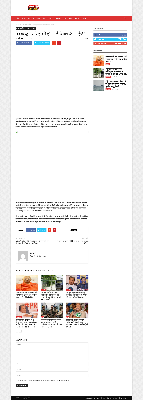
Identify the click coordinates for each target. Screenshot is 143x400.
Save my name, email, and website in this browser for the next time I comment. (43, 380)
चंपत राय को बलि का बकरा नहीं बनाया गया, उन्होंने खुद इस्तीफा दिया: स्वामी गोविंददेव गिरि (26, 294)
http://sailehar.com (38, 256)
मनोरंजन (50, 18)
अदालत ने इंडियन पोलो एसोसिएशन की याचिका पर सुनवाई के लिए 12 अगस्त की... (116, 71)
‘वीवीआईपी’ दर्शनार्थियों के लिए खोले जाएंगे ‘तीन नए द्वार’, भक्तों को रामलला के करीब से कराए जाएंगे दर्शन (32, 242)
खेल (44, 18)
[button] (124, 18)
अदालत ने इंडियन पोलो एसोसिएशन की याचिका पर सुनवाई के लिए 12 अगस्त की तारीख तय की (51, 296)
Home (18, 24)
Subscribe (120, 43)
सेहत (70, 18)
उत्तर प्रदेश (20, 28)
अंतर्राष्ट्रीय (31, 18)
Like (124, 34)
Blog (103, 398)
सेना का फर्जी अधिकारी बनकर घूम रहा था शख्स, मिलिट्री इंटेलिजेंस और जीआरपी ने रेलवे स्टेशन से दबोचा (51, 323)
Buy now (123, 398)
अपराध (38, 18)
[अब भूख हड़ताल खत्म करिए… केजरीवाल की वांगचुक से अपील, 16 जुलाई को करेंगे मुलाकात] (77, 283)
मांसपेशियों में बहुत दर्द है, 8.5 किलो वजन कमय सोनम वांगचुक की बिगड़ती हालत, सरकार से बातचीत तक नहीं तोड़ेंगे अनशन (26, 323)
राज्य (65, 18)
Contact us (112, 398)
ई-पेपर (84, 18)
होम (18, 18)
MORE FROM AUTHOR (46, 270)
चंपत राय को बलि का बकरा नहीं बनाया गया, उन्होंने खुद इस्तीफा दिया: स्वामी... (116, 59)
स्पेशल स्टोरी (77, 18)
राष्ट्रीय (23, 18)
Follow (121, 39)
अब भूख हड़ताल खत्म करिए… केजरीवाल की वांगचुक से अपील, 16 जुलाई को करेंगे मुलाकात (76, 294)
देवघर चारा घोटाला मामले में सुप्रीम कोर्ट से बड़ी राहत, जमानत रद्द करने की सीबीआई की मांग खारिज (77, 323)
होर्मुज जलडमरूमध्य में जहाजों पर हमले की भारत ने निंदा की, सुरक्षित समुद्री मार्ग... (116, 84)
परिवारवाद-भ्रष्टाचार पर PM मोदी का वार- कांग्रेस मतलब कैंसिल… (72, 242)
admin (20, 38)
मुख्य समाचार (58, 18)
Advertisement (92, 398)
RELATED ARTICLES (24, 270)
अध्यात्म (17, 290)
